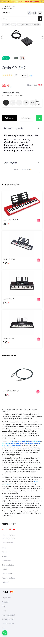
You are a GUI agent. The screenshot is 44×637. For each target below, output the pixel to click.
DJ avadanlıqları (8, 565)
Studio (4, 556)
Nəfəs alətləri (7, 574)
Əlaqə (4, 611)
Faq (3, 628)
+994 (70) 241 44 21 (9, 8)
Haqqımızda (6, 598)
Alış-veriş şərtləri (8, 615)
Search (40, 18)
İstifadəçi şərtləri (8, 619)
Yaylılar (4, 569)
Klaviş (14, 24)
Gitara (4, 552)
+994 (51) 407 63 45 (9, 6)
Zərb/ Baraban (7, 561)
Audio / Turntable (8, 578)
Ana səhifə (6, 24)
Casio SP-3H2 (35, 24)
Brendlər (5, 602)
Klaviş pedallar (23, 24)
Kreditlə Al (26, 118)
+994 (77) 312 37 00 (8, 538)
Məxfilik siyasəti (8, 624)
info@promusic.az (7, 542)
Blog (3, 606)
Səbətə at (9, 118)
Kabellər (5, 582)
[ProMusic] (6, 13)
